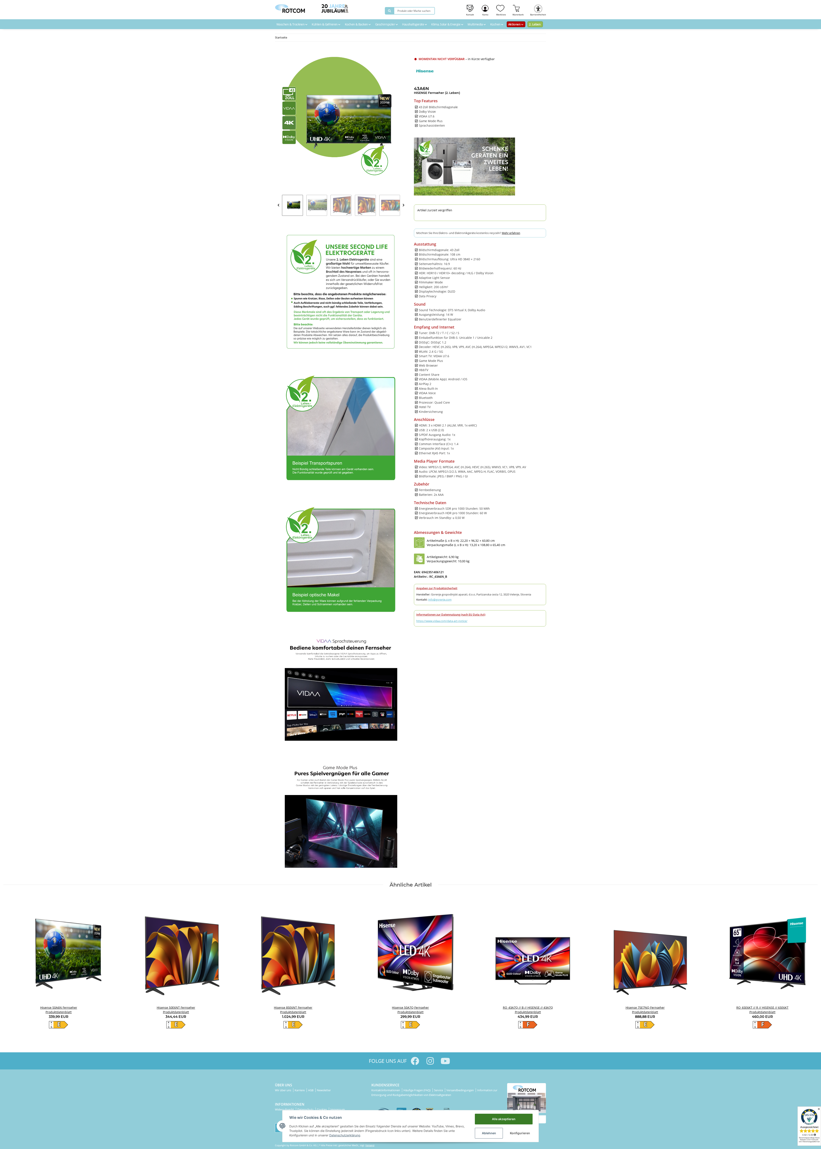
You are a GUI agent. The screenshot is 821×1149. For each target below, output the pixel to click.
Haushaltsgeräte (413, 24)
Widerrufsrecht (285, 1109)
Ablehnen (489, 1133)
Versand (369, 1145)
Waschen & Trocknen (290, 24)
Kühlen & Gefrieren (325, 24)
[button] (485, 9)
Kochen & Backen (357, 24)
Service (439, 1090)
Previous (278, 205)
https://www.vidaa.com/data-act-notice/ (441, 621)
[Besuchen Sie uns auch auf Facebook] (415, 1061)
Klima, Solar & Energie (446, 24)
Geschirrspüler (385, 24)
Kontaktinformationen (386, 1090)
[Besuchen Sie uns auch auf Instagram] (430, 1061)
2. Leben (534, 24)
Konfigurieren (520, 1133)
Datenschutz (305, 1109)
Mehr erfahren (511, 233)
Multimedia (476, 24)
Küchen (495, 24)
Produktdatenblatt (59, 1012)
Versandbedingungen (460, 1090)
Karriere (300, 1090)
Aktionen (514, 24)
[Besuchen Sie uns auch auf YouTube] (445, 1061)
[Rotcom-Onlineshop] (290, 7)
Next (403, 205)
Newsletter (324, 1090)
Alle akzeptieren (503, 1119)
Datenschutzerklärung (344, 1135)
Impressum (337, 1109)
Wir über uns (283, 1090)
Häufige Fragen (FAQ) (417, 1090)
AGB (311, 1090)
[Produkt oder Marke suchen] (389, 11)
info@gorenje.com (440, 599)
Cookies (322, 1109)
